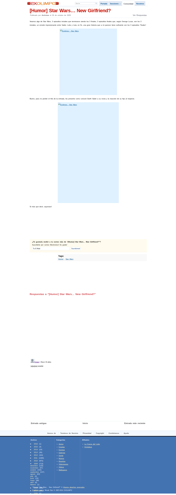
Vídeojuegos (63, 464)
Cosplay (62, 447)
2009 (36, 464)
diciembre (34, 466)
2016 (36, 444)
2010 (36, 461)
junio (32, 478)
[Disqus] (88, 325)
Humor (60, 259)
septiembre (34, 472)
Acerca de (51, 433)
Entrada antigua (38, 423)
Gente (61, 456)
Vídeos (61, 467)
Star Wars (69, 259)
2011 (35, 458)
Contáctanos (114, 433)
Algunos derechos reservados (74, 487)
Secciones (115, 4)
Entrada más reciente (134, 423)
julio (31, 476)
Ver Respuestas (140, 15)
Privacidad (87, 433)
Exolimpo (43, 3)
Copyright (100, 433)
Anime (61, 444)
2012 (36, 455)
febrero (33, 485)
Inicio (85, 423)
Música (61, 458)
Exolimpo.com (37, 490)
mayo (32, 480)
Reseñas (62, 461)
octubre (33, 470)
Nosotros (140, 4)
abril (32, 482)
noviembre (34, 468)
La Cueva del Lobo (92, 444)
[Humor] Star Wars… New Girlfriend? (70, 10)
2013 (36, 452)
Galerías (62, 453)
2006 (36, 493)
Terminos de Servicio (69, 433)
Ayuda (126, 433)
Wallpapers (63, 470)
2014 (36, 449)
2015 (36, 447)
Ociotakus (88, 447)
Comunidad (128, 4)
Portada (104, 4)
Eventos (62, 450)
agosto (32, 474)
